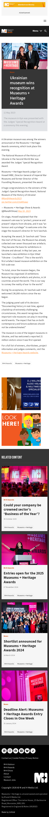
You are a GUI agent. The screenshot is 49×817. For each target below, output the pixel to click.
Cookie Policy (18, 758)
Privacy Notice (32, 758)
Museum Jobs (10, 780)
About (6, 773)
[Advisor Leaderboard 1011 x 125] (24, 4)
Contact (7, 776)
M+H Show (8, 770)
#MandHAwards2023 (12, 198)
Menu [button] (35, 30)
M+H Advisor (9, 764)
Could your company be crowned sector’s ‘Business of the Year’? (22, 509)
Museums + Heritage (22, 363)
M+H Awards (7, 363)
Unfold (12, 812)
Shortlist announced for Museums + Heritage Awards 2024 (23, 645)
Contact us (6, 758)
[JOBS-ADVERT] (21, 429)
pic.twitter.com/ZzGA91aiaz (15, 201)
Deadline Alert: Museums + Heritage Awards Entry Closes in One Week (24, 714)
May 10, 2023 (24, 211)
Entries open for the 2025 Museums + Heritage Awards (24, 577)
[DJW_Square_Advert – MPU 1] (21, 393)
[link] (24, 481)
